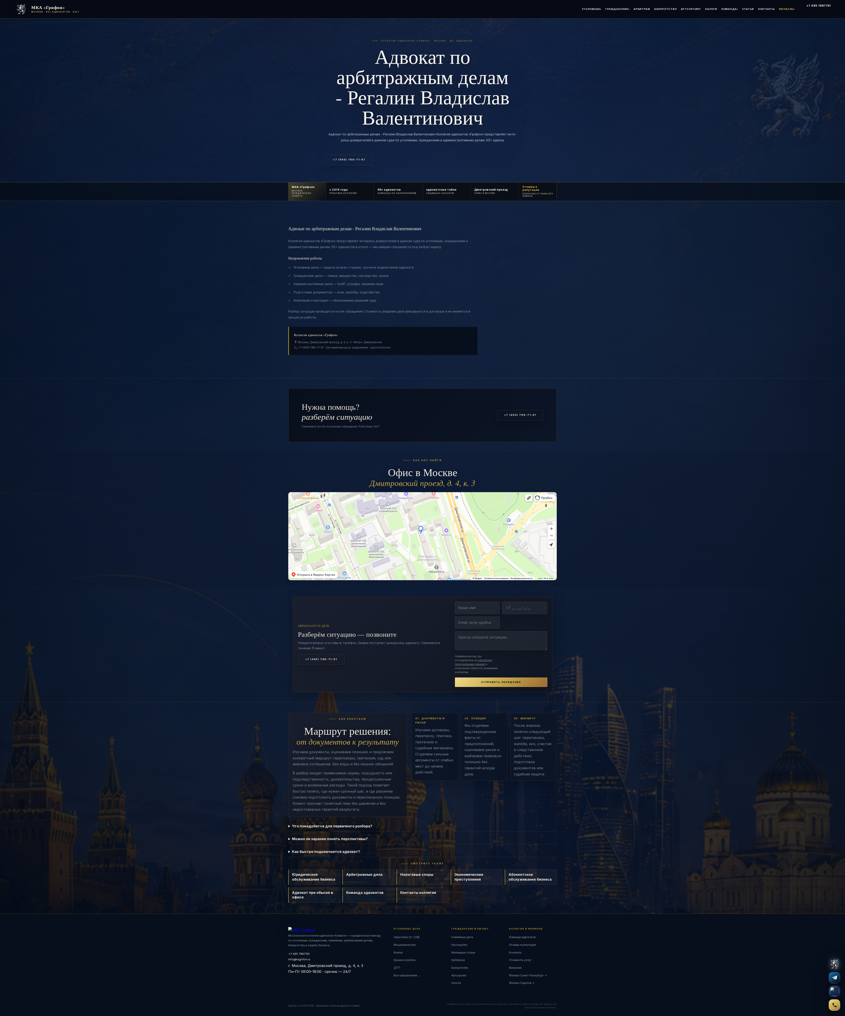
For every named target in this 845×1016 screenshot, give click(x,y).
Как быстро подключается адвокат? (326, 851)
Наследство (459, 944)
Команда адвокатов (365, 892)
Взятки (398, 952)
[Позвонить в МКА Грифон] (834, 1005)
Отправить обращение (501, 682)
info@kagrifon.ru (299, 959)
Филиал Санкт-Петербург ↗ (528, 975)
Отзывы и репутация (522, 944)
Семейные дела (462, 937)
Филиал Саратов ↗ (521, 983)
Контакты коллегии (418, 892)
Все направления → (407, 975)
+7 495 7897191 (818, 5)
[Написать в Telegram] (834, 977)
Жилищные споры (463, 952)
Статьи (748, 9)
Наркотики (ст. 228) (407, 937)
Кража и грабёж (404, 960)
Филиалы (786, 9)
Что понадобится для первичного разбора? (332, 826)
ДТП (397, 967)
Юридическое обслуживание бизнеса (313, 877)
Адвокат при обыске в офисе (312, 895)
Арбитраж (642, 9)
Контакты (766, 9)
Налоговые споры (416, 874)
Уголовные (591, 9)
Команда (729, 9)
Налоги (711, 9)
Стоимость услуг (520, 960)
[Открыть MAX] (834, 991)
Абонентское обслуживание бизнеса (530, 877)
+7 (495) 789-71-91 (349, 159)
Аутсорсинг (691, 9)
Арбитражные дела (364, 874)
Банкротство (665, 9)
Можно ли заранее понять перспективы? (330, 839)
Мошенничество (405, 944)
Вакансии (515, 967)
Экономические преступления (468, 877)
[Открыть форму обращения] (834, 964)
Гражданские (616, 9)
